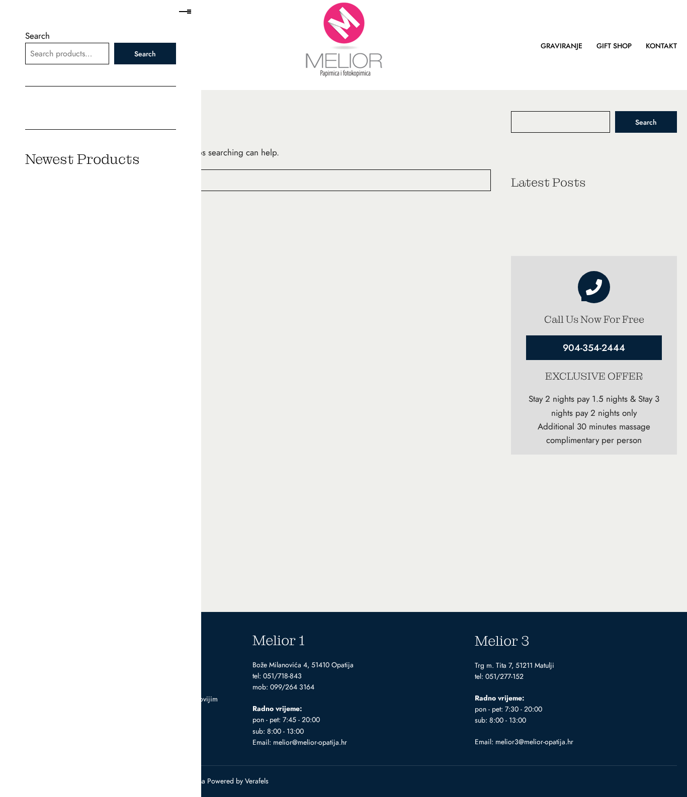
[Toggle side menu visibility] (184, 12)
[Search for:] (250, 180)
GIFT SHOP (614, 46)
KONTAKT (661, 46)
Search (646, 122)
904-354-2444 (594, 348)
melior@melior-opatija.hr (310, 742)
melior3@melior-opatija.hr (534, 742)
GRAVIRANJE (561, 46)
